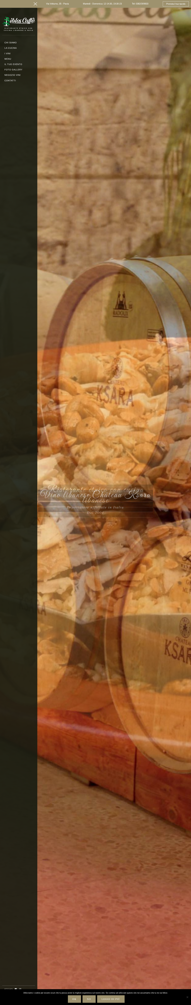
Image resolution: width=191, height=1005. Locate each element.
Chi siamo (10, 42)
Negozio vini (12, 75)
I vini (7, 53)
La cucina (10, 48)
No (89, 999)
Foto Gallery (13, 69)
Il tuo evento (13, 64)
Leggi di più (111, 999)
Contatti (10, 80)
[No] (187, 997)
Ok (74, 999)
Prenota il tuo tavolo (175, 4)
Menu (7, 59)
